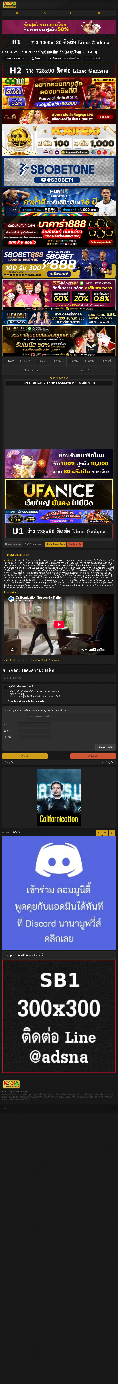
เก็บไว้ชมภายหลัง (34, 544)
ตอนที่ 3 (43, 361)
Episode (26, 555)
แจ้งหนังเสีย (76, 544)
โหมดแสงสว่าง (14, 544)
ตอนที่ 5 (76, 361)
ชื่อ (6, 725)
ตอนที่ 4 (59, 361)
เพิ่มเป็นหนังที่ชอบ (57, 544)
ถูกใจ (26, 756)
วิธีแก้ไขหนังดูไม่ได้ (59, 378)
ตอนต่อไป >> (87, 370)
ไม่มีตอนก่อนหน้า (30, 370)
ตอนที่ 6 (92, 361)
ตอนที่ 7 (108, 361)
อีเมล (7, 731)
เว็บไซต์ (7, 737)
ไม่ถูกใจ (94, 756)
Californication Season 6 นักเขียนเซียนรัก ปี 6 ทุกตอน (35, 660)
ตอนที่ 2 (27, 361)
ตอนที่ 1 (11, 361)
